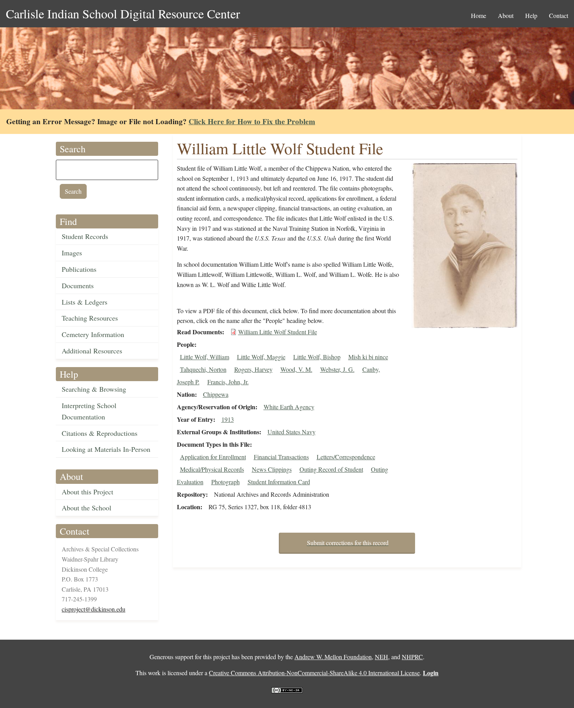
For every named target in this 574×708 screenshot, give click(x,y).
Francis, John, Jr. (228, 382)
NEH (381, 657)
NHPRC (412, 657)
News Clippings (272, 469)
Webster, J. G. (337, 369)
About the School (86, 507)
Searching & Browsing (94, 389)
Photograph (225, 482)
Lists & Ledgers (84, 302)
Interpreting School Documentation (89, 411)
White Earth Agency (289, 407)
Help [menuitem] (531, 15)
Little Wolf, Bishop (316, 357)
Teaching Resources (90, 318)
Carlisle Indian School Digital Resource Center (123, 13)
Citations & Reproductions (99, 433)
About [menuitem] (505, 15)
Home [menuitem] (478, 15)
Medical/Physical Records (212, 469)
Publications (79, 269)
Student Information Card (279, 482)
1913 (227, 419)
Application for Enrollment (213, 457)
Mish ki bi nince (368, 357)
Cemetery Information (93, 334)
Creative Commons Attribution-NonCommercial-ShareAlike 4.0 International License (314, 673)
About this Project (87, 491)
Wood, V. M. (296, 369)
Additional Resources (92, 350)
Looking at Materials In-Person (106, 449)
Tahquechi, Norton (203, 369)
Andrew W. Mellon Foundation (333, 657)
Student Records (85, 236)
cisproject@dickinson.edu (93, 609)
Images (72, 252)
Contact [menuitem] (558, 15)
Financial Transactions (281, 457)
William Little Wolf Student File (277, 332)
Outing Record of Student (331, 469)
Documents (78, 285)
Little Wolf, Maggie (261, 357)
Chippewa (215, 394)
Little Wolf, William (204, 357)
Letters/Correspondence (346, 457)
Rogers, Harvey (253, 369)
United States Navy (291, 432)
